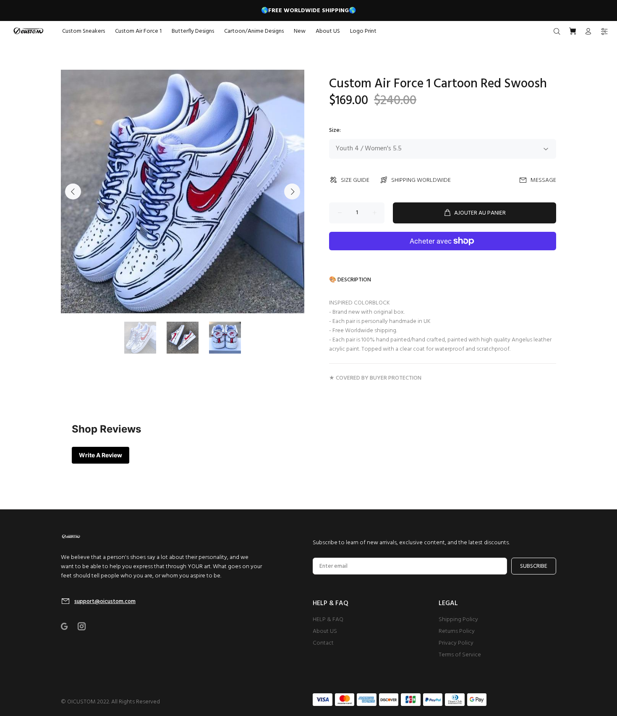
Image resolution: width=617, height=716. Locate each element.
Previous (73, 191)
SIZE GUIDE (355, 180)
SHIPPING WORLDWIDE (421, 180)
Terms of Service (460, 655)
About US (325, 631)
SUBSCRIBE (533, 566)
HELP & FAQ (328, 619)
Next (292, 191)
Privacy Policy (456, 643)
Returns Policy (457, 631)
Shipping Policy (458, 619)
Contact (323, 643)
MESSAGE (543, 180)
